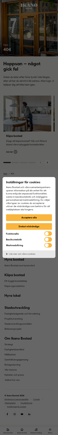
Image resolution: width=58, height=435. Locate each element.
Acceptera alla (29, 217)
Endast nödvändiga (29, 226)
